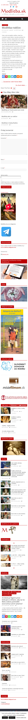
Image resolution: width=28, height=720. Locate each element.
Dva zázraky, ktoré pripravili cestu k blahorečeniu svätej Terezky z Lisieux (18, 547)
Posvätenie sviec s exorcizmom (9, 621)
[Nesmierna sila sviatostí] (6, 645)
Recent (15, 405)
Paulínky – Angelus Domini (8, 425)
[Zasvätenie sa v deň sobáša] (6, 633)
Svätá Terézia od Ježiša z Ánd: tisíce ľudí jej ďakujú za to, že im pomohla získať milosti (18, 491)
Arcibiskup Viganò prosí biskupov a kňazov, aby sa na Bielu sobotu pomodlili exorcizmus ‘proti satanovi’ (13, 601)
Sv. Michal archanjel (7, 595)
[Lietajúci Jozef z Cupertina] (6, 653)
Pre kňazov (5, 593)
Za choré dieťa (21, 85)
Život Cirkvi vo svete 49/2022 (18, 513)
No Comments (23, 647)
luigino (12, 605)
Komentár (4, 138)
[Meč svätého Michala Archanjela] (6, 462)
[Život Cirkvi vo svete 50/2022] (6, 505)
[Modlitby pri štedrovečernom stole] (14, 95)
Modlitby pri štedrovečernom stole (13, 110)
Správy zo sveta (12, 593)
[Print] (18, 76)
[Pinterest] (6, 76)
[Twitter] (12, 76)
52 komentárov (13, 432)
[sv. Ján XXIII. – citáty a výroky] (6, 555)
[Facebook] (3, 76)
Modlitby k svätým (16, 591)
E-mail (3, 168)
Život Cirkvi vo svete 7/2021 (18, 675)
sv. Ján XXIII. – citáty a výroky (18, 555)
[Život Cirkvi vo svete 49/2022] (6, 513)
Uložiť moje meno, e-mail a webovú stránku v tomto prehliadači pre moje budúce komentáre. (13, 182)
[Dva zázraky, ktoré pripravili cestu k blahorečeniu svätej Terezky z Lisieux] (6, 545)
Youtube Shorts (4, 192)
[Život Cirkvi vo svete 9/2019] (6, 661)
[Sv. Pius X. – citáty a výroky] (6, 564)
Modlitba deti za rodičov (9, 116)
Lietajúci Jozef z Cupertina (17, 654)
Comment (23, 405)
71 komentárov (13, 427)
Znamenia (4, 683)
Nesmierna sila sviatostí (17, 646)
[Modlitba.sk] (2, 18)
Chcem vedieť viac (21, 717)
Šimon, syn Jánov (6, 670)
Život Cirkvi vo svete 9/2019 (18, 662)
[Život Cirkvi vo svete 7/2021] (6, 674)
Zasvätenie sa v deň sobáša (18, 634)
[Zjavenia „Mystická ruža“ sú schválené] (6, 481)
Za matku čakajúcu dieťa (8, 431)
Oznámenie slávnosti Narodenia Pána (16, 627)
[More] (21, 76)
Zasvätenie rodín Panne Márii (12, 82)
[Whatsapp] (9, 76)
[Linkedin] (15, 76)
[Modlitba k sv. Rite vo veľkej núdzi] (6, 407)
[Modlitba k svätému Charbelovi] (6, 416)
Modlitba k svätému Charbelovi (16, 417)
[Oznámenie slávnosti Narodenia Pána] (6, 626)
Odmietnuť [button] (12, 717)
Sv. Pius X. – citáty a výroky (17, 563)
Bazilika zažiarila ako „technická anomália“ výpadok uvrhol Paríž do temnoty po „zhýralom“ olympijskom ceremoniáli (18, 473)
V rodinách (5, 25)
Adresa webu (4, 175)
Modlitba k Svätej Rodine (10, 123)
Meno (3, 159)
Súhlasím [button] (5, 717)
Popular (6, 405)
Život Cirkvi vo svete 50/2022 (18, 506)
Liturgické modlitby (7, 591)
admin (12, 30)
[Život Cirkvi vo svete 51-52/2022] (6, 497)
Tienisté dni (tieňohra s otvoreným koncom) (12, 688)
